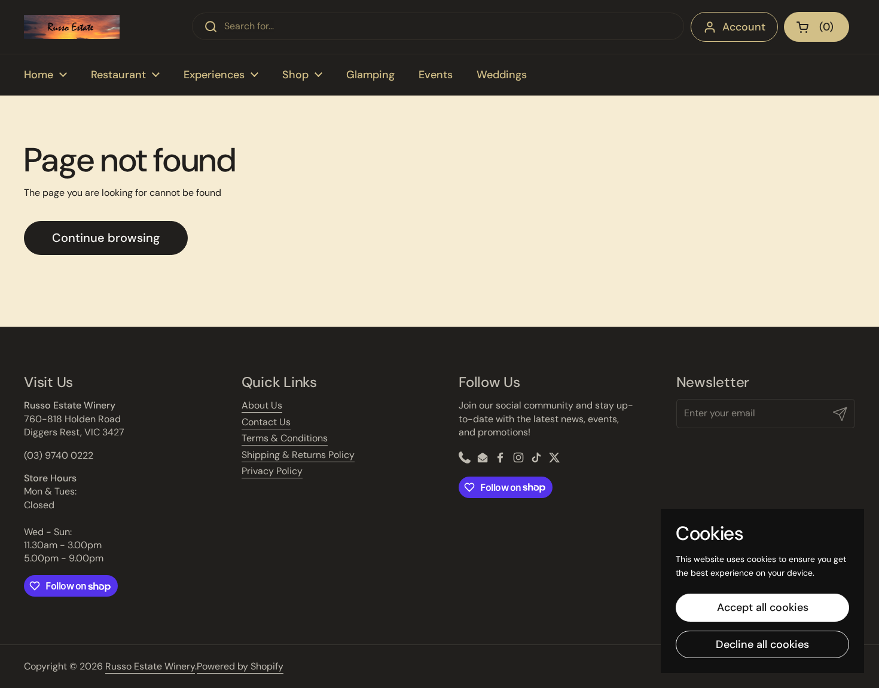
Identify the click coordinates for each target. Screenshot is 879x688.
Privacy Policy (272, 471)
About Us (262, 405)
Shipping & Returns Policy (298, 455)
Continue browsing (106, 237)
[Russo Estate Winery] (72, 27)
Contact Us (266, 422)
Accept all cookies (762, 607)
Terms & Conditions (285, 438)
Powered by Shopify (240, 666)
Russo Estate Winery (150, 666)
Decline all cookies (762, 644)
